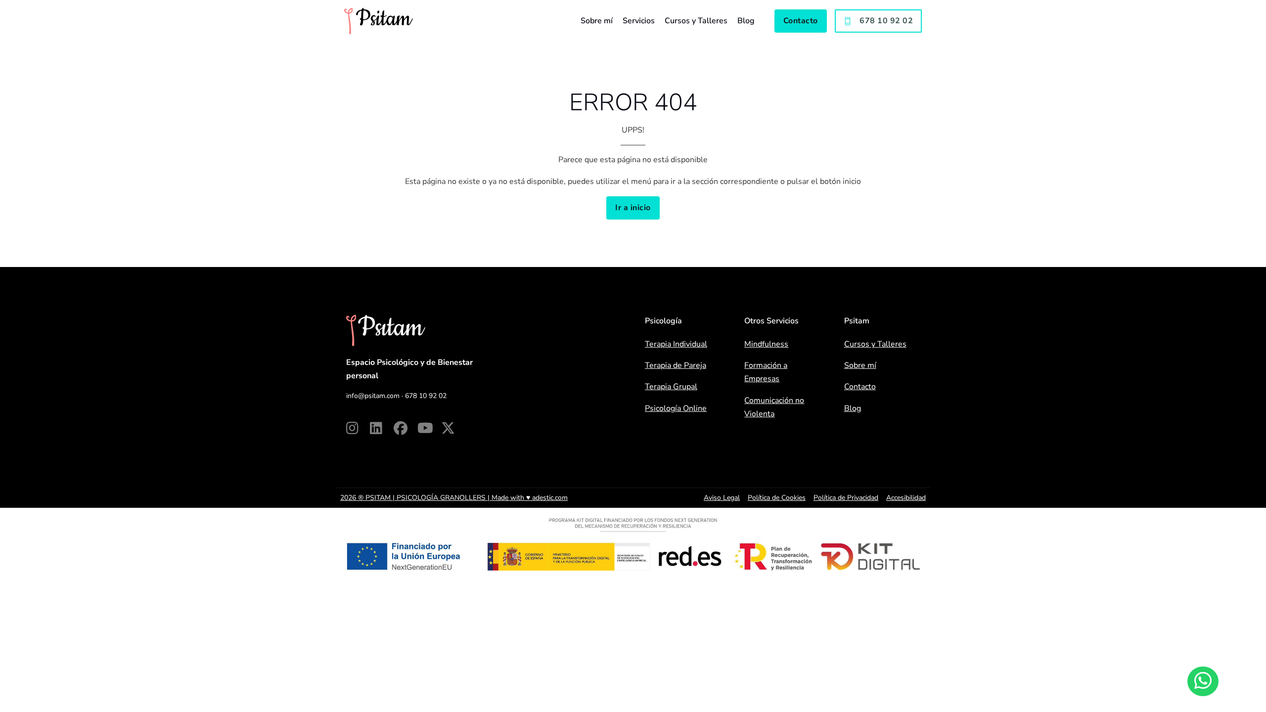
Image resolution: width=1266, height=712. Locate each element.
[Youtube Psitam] (429, 428)
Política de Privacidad (846, 497)
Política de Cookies (777, 497)
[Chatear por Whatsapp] (1203, 681)
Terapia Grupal (671, 386)
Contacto (800, 20)
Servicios (639, 20)
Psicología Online (676, 408)
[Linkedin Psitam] (382, 428)
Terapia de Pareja (675, 365)
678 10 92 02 (886, 20)
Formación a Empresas (765, 372)
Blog (746, 20)
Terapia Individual (676, 344)
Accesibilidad (906, 497)
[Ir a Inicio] (378, 21)
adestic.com (550, 497)
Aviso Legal (722, 497)
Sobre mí (597, 20)
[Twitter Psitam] (453, 428)
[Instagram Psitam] (358, 428)
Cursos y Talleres (696, 20)
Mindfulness (766, 344)
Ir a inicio (633, 207)
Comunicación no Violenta (774, 407)
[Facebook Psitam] (405, 428)
